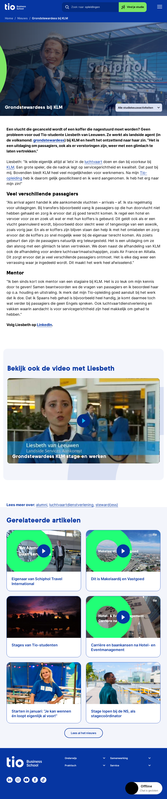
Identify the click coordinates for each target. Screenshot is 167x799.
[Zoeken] (67, 7)
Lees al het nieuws (83, 733)
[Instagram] (18, 780)
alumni (41, 505)
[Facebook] (35, 780)
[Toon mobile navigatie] (159, 7)
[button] (83, 420)
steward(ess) (107, 505)
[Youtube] (26, 780)
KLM (10, 167)
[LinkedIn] (10, 780)
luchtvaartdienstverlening (71, 505)
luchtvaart (93, 162)
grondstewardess (48, 140)
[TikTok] (43, 780)
